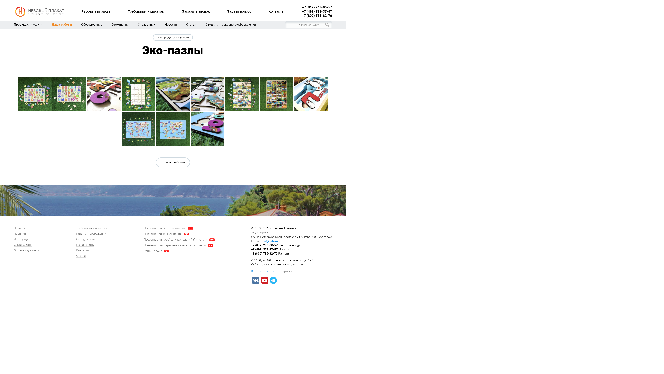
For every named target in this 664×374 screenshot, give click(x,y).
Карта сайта (289, 271)
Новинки (20, 233)
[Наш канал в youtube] (264, 280)
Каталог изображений (91, 233)
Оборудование (91, 24)
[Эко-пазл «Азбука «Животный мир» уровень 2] (138, 94)
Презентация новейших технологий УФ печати (175, 239)
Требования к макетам (146, 11)
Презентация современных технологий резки (175, 245)
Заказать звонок (196, 11)
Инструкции (22, 239)
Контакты (277, 11)
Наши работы (62, 24)
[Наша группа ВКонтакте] (255, 280)
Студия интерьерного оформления (231, 24)
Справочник (146, 24)
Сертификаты (23, 244)
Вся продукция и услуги (173, 37)
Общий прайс (153, 251)
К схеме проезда (262, 271)
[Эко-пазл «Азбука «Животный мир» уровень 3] (242, 94)
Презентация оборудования (163, 233)
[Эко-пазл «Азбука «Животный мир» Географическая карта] (138, 129)
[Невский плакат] (39, 11)
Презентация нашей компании (165, 228)
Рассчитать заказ (95, 11)
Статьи (191, 24)
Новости (171, 24)
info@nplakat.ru (271, 241)
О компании (120, 24)
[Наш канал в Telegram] (273, 280)
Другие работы (173, 162)
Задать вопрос (239, 11)
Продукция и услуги (28, 24)
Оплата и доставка (27, 250)
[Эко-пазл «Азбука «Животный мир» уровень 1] (35, 94)
